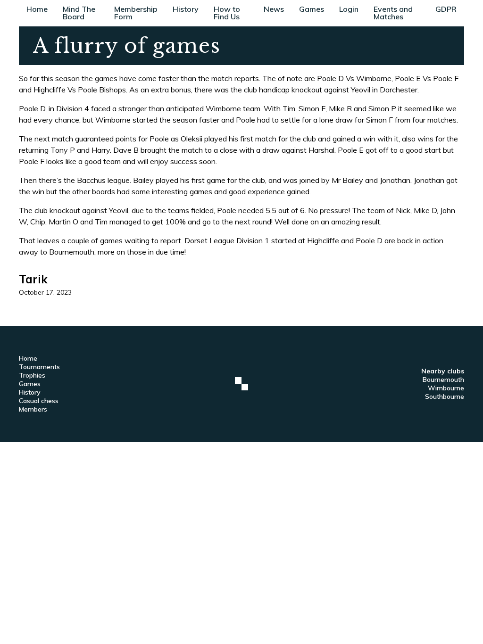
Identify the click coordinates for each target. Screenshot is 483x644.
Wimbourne (446, 388)
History (186, 9)
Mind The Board (79, 12)
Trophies (32, 375)
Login (348, 9)
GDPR (446, 9)
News (274, 9)
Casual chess (38, 400)
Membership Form (136, 12)
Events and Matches (393, 12)
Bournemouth (443, 379)
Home (37, 9)
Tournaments (39, 367)
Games (311, 9)
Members (33, 409)
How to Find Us (227, 12)
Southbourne (444, 396)
